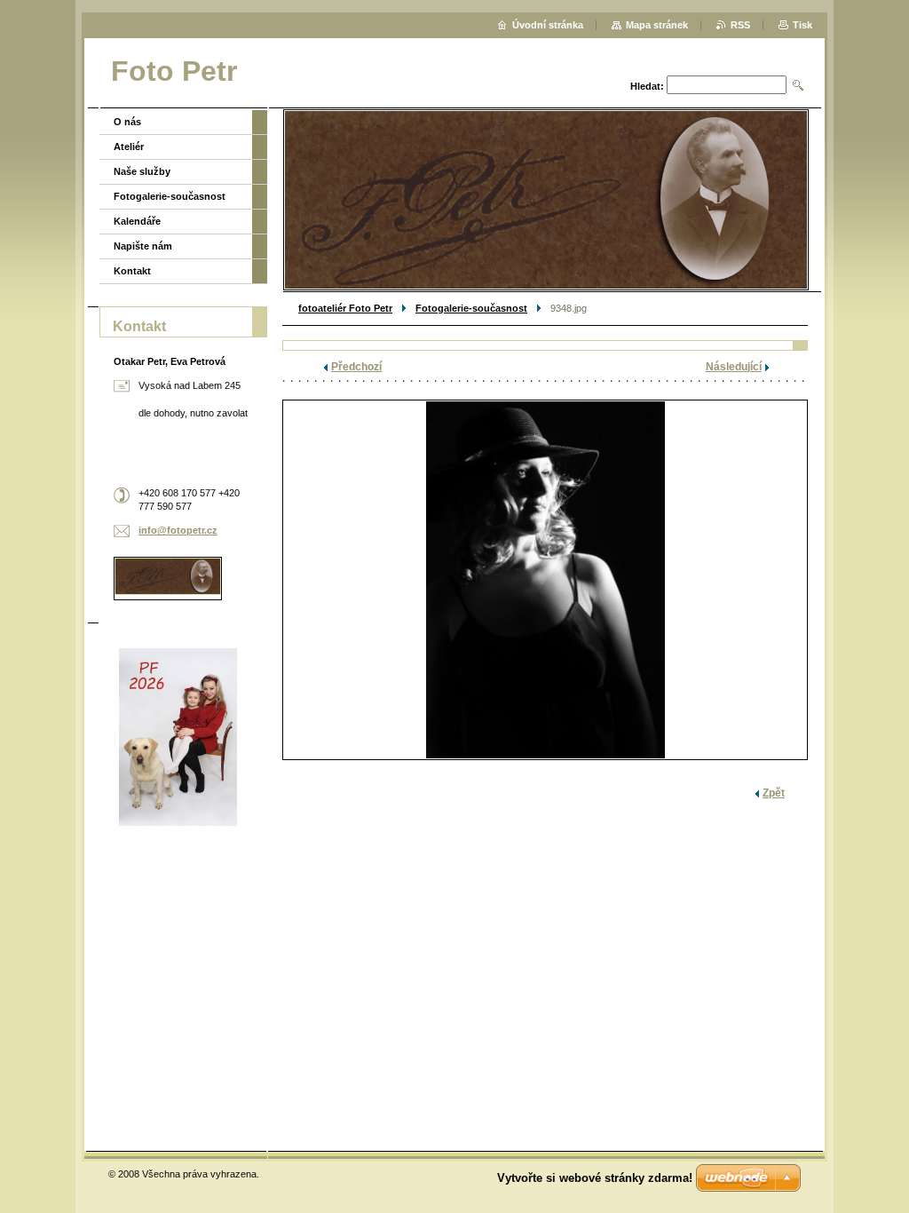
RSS (740, 25)
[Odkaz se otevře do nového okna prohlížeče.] (545, 580)
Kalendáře (137, 221)
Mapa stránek (657, 25)
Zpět (774, 793)
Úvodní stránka (547, 25)
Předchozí (356, 367)
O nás (127, 121)
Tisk (802, 25)
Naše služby (142, 171)
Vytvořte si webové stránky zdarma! (594, 1178)
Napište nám (143, 246)
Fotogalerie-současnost (471, 308)
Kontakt (132, 271)
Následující (734, 367)
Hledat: (647, 86)
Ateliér (129, 146)
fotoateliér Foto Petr (345, 308)
